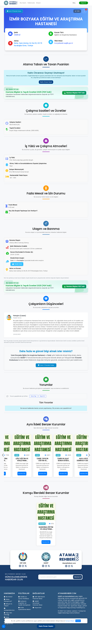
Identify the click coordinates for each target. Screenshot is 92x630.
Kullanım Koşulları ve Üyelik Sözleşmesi (24, 603)
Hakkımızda (31, 3)
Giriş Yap (33, 396)
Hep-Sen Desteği (8, 614)
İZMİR (16, 35)
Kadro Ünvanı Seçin (46, 82)
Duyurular (38, 607)
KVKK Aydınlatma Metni (24, 608)
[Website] (20, 566)
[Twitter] (26, 566)
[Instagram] (23, 566)
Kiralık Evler (18, 264)
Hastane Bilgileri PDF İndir (75, 93)
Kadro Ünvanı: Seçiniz (46, 626)
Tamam (78, 621)
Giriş (74, 3)
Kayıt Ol (83, 3)
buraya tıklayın (70, 621)
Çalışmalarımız (9, 610)
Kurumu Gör (22, 473)
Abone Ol (77, 577)
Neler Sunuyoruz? (8, 600)
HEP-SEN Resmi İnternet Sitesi (39, 598)
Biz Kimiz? (9, 597)
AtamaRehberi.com (67, 593)
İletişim (38, 3)
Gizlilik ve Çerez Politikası (23, 598)
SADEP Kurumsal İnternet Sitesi (37, 603)
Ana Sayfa (23, 3)
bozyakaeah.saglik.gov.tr (63, 43)
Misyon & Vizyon (8, 605)
